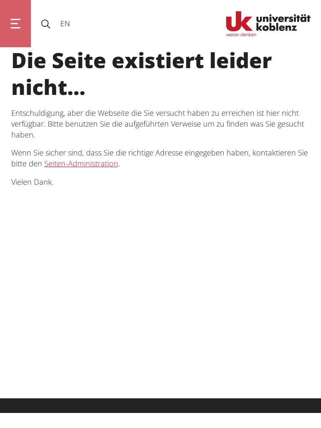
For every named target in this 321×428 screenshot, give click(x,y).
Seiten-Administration (81, 163)
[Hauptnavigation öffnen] (15, 23)
